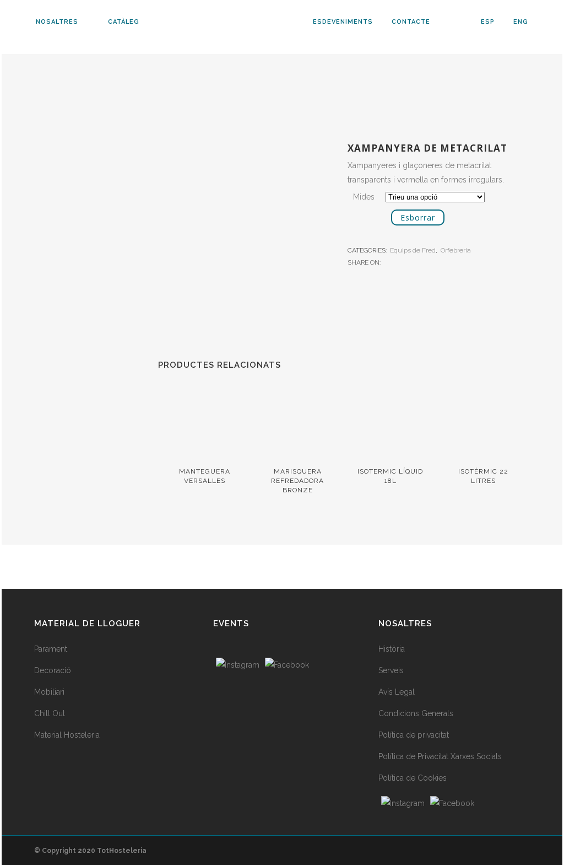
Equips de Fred (413, 250)
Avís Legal (396, 691)
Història (391, 648)
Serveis (391, 670)
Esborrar (417, 217)
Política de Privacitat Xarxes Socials (440, 756)
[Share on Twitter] (400, 261)
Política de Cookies (412, 777)
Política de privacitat (413, 734)
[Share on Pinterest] (423, 261)
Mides (364, 196)
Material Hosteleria (67, 734)
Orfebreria (456, 250)
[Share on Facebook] (388, 261)
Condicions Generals (415, 713)
